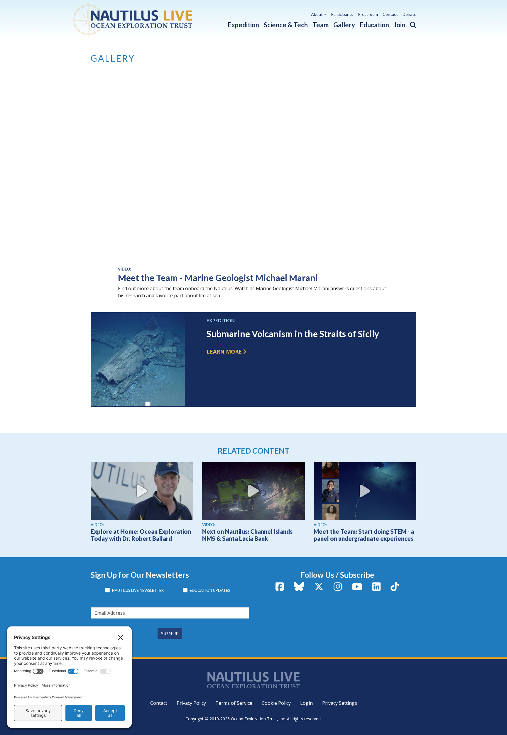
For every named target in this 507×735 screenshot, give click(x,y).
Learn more (224, 351)
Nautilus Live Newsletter (138, 590)
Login (306, 703)
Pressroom (368, 14)
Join (399, 25)
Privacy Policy (191, 703)
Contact (390, 14)
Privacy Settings (339, 703)
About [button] (317, 14)
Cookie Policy (276, 703)
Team (320, 25)
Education (374, 25)
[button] (410, 24)
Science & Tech (286, 25)
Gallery (344, 25)
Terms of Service (233, 703)
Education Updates (210, 590)
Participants (342, 14)
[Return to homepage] (146, 19)
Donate (409, 14)
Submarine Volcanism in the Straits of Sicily (293, 333)
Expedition (243, 25)
